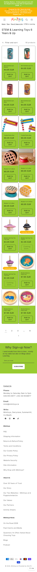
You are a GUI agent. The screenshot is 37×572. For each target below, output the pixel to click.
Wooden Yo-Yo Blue (9, 203)
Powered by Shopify (25, 566)
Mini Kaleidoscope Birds (9, 101)
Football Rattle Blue (26, 135)
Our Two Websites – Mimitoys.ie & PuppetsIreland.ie (17, 494)
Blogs (5, 540)
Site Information (9, 465)
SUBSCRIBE (18, 366)
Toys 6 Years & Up (17, 24)
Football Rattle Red (9, 135)
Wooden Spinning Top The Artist (9, 274)
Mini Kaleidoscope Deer (26, 101)
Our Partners (8, 505)
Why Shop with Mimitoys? (13, 470)
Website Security (10, 460)
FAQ (5, 432)
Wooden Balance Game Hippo (8, 309)
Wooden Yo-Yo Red (26, 168)
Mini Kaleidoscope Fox (27, 65)
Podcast (6, 545)
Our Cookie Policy (10, 451)
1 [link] (5, 331)
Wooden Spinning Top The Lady (9, 238)
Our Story (7, 488)
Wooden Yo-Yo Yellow (26, 201)
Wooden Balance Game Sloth (25, 309)
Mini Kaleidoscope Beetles (9, 66)
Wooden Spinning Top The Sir (26, 238)
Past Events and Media (12, 528)
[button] (4, 19)
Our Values (7, 500)
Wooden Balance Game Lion (25, 273)
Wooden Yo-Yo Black (9, 169)
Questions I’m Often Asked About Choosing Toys (16, 534)
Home (3, 24)
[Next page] (18, 335)
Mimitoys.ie (14, 566)
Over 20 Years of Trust (12, 483)
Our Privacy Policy (10, 456)
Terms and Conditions (12, 446)
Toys (8, 24)
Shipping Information (11, 436)
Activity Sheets (9, 510)
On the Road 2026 (10, 523)
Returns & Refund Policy (13, 441)
